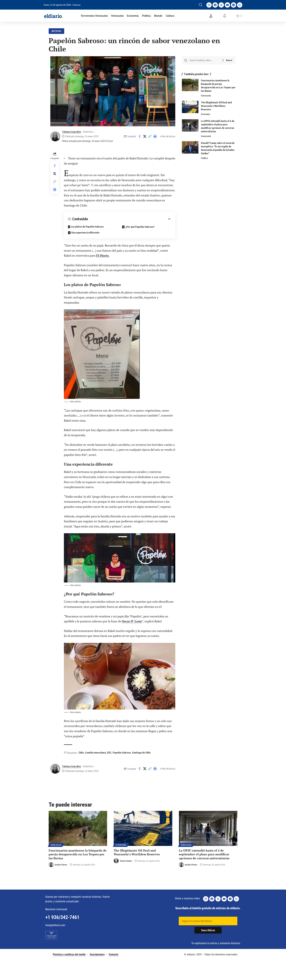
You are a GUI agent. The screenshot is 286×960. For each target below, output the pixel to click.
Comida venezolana (95, 752)
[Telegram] (233, 5)
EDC (109, 752)
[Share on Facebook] (139, 136)
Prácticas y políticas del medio (69, 954)
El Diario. (102, 255)
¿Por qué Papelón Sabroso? (140, 226)
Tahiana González (71, 131)
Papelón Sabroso (122, 752)
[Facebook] (215, 5)
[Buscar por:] (205, 60)
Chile (81, 752)
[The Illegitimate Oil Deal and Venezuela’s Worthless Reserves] (190, 107)
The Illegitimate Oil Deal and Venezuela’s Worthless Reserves (216, 106)
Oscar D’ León (132, 621)
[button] (200, 5)
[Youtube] (227, 5)
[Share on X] (144, 136)
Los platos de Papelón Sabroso (87, 226)
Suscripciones (97, 954)
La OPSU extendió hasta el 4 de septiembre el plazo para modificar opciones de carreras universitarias (204, 854)
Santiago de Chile (141, 752)
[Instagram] (209, 5)
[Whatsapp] (239, 5)
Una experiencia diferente (85, 232)
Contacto (113, 954)
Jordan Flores (61, 864)
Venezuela (206, 95)
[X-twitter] (221, 5)
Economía (205, 114)
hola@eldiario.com (55, 925)
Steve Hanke (126, 860)
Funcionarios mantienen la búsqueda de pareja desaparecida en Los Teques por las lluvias (78, 854)
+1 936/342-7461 (62, 917)
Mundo (56, 31)
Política (204, 158)
